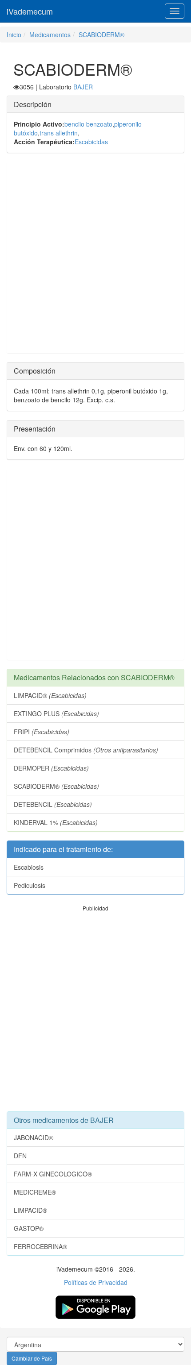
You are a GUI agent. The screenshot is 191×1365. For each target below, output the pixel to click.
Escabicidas (91, 141)
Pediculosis (29, 885)
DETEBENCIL (53, 804)
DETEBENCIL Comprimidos (86, 749)
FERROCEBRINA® (40, 1246)
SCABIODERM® (101, 34)
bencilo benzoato (88, 124)
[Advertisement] (95, 257)
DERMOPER (51, 767)
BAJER (83, 86)
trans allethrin (59, 132)
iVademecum (30, 11)
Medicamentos (50, 34)
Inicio (14, 34)
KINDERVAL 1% (56, 822)
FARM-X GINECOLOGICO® (53, 1173)
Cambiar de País (32, 1358)
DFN (20, 1155)
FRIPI (41, 731)
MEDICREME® (35, 1192)
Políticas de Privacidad (95, 1282)
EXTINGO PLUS (56, 713)
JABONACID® (33, 1137)
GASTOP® (29, 1228)
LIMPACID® (50, 695)
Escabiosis (29, 867)
